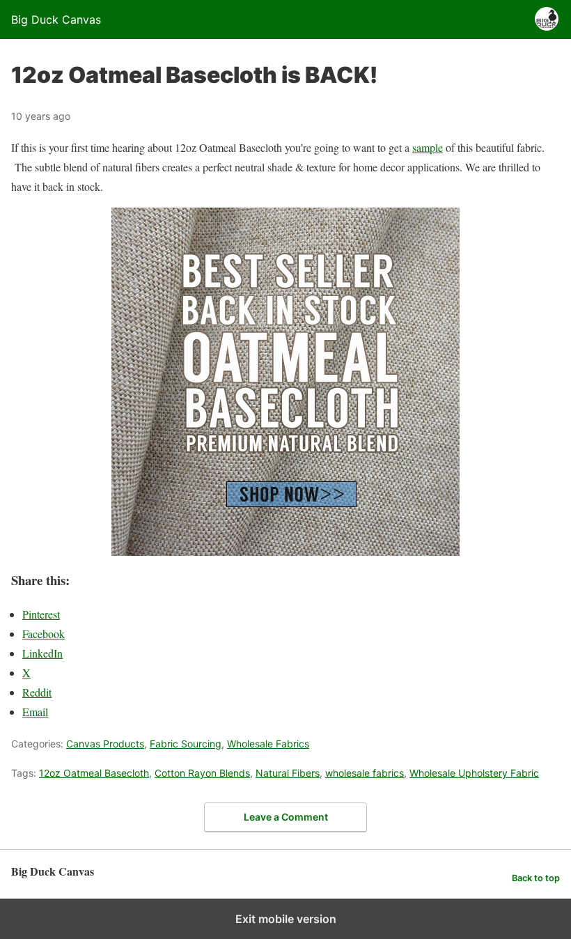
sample (427, 147)
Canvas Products (105, 744)
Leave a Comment (286, 817)
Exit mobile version (285, 919)
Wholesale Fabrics (268, 744)
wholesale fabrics (364, 773)
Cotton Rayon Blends (202, 773)
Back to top (536, 878)
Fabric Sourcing (185, 744)
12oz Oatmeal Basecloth (94, 773)
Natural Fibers (288, 773)
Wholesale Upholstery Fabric (474, 773)
